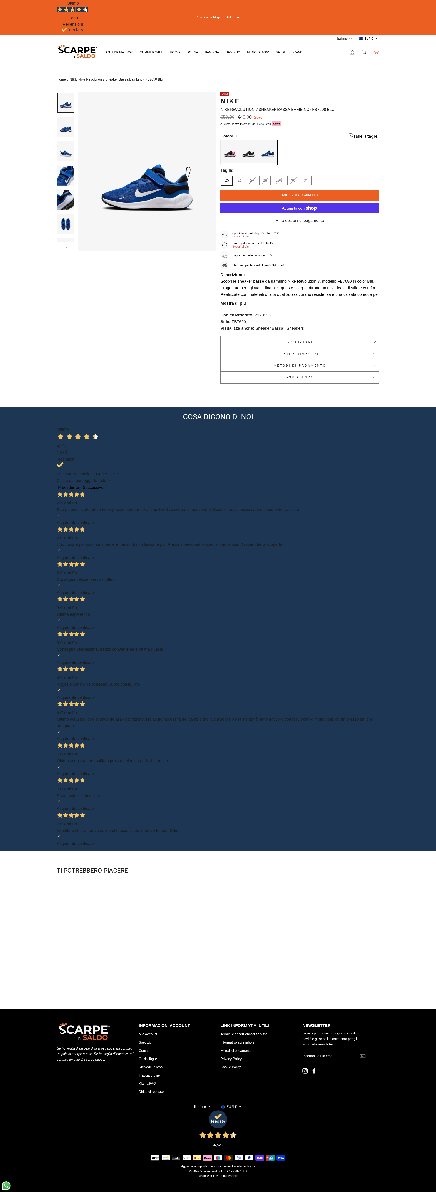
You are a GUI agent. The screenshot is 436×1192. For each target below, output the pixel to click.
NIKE (230, 101)
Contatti (144, 1050)
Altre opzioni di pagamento (300, 220)
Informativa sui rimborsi (237, 1042)
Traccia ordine (149, 1075)
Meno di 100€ (258, 52)
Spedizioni (300, 342)
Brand (297, 52)
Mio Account (148, 1034)
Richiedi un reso (151, 1067)
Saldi (280, 52)
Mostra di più (233, 303)
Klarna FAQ (147, 1083)
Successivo (93, 487)
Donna (192, 52)
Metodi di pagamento (300, 365)
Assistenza (300, 377)
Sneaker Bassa (269, 328)
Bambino (233, 52)
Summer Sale (151, 52)
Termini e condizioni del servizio (243, 1034)
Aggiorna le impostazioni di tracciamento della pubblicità (218, 1166)
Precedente (68, 487)
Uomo (175, 52)
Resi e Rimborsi (300, 354)
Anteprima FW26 (119, 52)
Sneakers (295, 328)
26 (240, 180)
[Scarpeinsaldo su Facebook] (314, 1071)
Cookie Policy (230, 1067)
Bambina (212, 52)
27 (252, 180)
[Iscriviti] (363, 1056)
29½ (279, 180)
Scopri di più (240, 236)
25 (227, 180)
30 (293, 180)
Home (61, 79)
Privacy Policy (231, 1059)
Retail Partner (229, 1175)
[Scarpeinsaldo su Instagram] (305, 1071)
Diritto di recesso (151, 1092)
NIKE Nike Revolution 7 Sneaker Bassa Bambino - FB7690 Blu (116, 79)
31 (306, 180)
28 (265, 180)
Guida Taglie (148, 1059)
